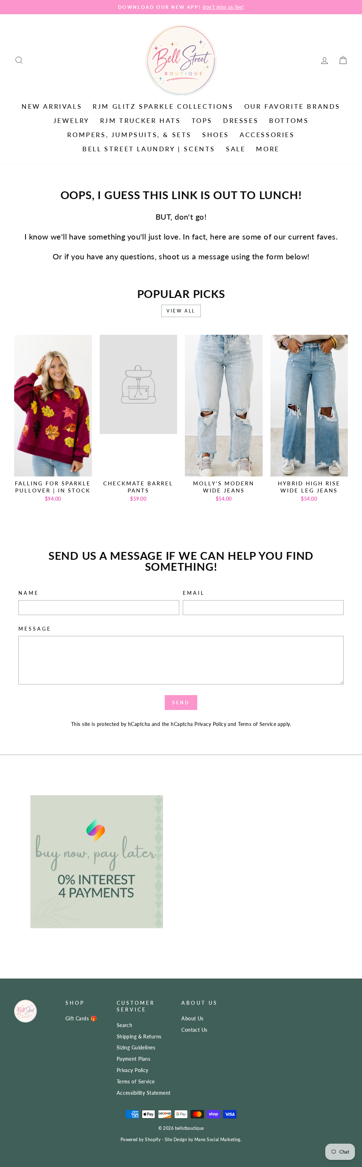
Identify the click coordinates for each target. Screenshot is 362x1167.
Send (181, 702)
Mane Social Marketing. (217, 1139)
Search (125, 1025)
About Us (192, 1018)
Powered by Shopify (141, 1139)
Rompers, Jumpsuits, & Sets (129, 135)
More (267, 149)
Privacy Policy (210, 724)
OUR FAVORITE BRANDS (292, 106)
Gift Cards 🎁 (81, 1018)
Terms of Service (257, 724)
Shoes (215, 135)
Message (35, 629)
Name (28, 593)
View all (181, 311)
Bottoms (289, 120)
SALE (235, 149)
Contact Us (194, 1030)
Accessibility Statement (144, 1093)
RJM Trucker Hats (140, 120)
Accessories (267, 135)
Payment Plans (134, 1059)
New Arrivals (52, 106)
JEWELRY (71, 120)
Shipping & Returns (139, 1036)
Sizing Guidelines (136, 1047)
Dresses (240, 120)
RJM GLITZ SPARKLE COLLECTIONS (163, 106)
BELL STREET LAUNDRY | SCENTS (148, 149)
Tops (202, 120)
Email (194, 593)
